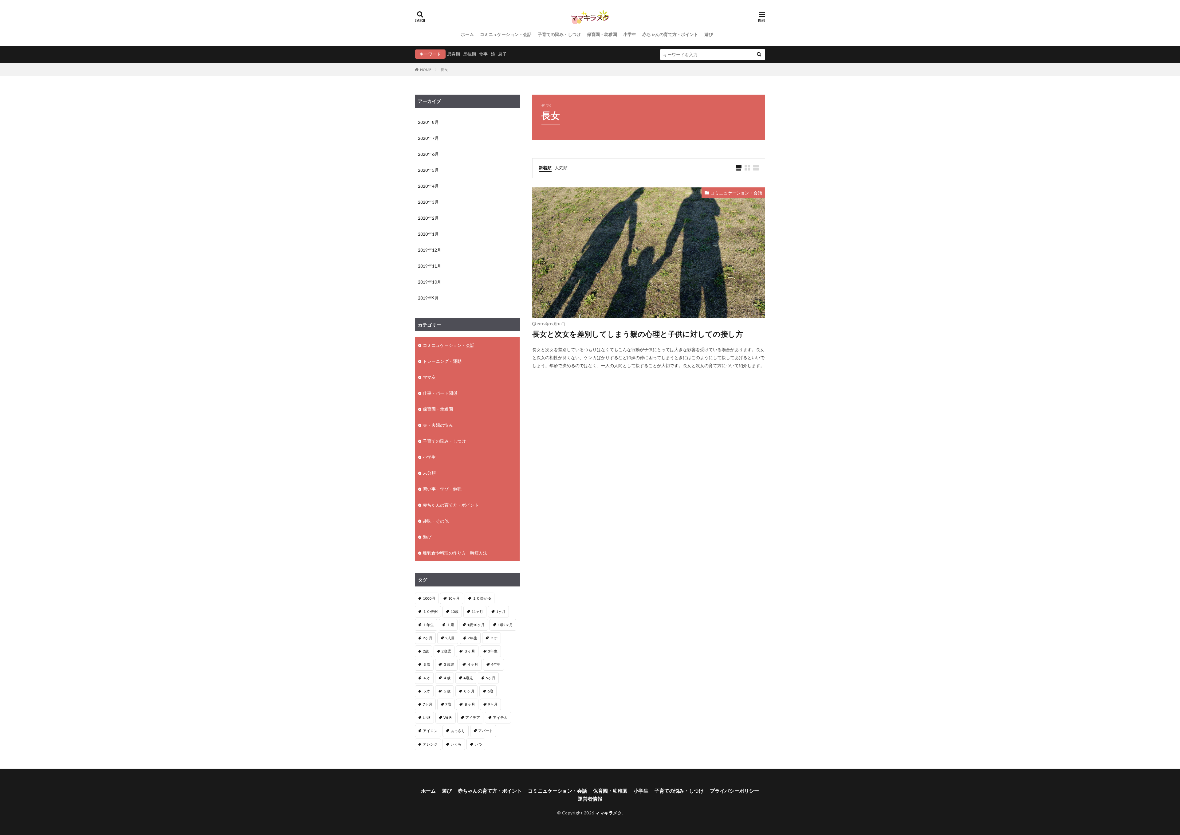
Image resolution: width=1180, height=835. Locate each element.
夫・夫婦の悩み (438, 425)
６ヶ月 (468, 691)
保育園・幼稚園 (602, 34)
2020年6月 (428, 154)
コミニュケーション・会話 (506, 34)
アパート (485, 730)
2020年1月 (428, 234)
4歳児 (468, 678)
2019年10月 (429, 281)
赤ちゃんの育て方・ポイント (670, 34)
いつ (478, 744)
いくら (456, 744)
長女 (444, 69)
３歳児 (448, 664)
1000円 (429, 598)
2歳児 (446, 651)
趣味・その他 (436, 520)
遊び (708, 34)
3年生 (493, 651)
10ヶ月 (454, 598)
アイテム (500, 717)
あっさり (457, 730)
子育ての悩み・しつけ (559, 34)
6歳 (490, 691)
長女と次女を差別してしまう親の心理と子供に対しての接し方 (637, 333)
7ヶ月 (427, 704)
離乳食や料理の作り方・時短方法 (455, 552)
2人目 (450, 638)
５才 (426, 691)
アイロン (430, 730)
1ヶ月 (500, 611)
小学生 (629, 34)
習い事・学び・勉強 (442, 489)
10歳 (454, 611)
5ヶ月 (490, 678)
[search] (759, 54)
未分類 (429, 473)
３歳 (426, 664)
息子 (502, 54)
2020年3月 (428, 202)
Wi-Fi (447, 717)
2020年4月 (428, 186)
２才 (494, 638)
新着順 (545, 167)
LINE (427, 717)
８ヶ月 (469, 704)
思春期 (453, 54)
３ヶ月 (469, 651)
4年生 (496, 664)
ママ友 (429, 377)
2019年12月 (429, 250)
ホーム (467, 34)
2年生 (472, 638)
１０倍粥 (430, 611)
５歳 (446, 691)
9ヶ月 (493, 704)
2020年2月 (428, 218)
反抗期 (469, 54)
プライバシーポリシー (734, 791)
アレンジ (430, 744)
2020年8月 (428, 122)
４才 (426, 678)
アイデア (472, 717)
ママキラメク (608, 812)
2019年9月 (428, 297)
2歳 (426, 651)
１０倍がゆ (482, 598)
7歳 (448, 704)
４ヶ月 (472, 664)
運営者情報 (590, 799)
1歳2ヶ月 (505, 624)
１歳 (450, 624)
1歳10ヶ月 (476, 624)
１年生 (428, 624)
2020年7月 (428, 138)
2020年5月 (428, 170)
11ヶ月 (477, 611)
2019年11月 (429, 266)
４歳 (446, 678)
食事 (483, 54)
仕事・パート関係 (440, 393)
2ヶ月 (427, 638)
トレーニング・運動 (442, 361)
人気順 (561, 167)
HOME (425, 69)
